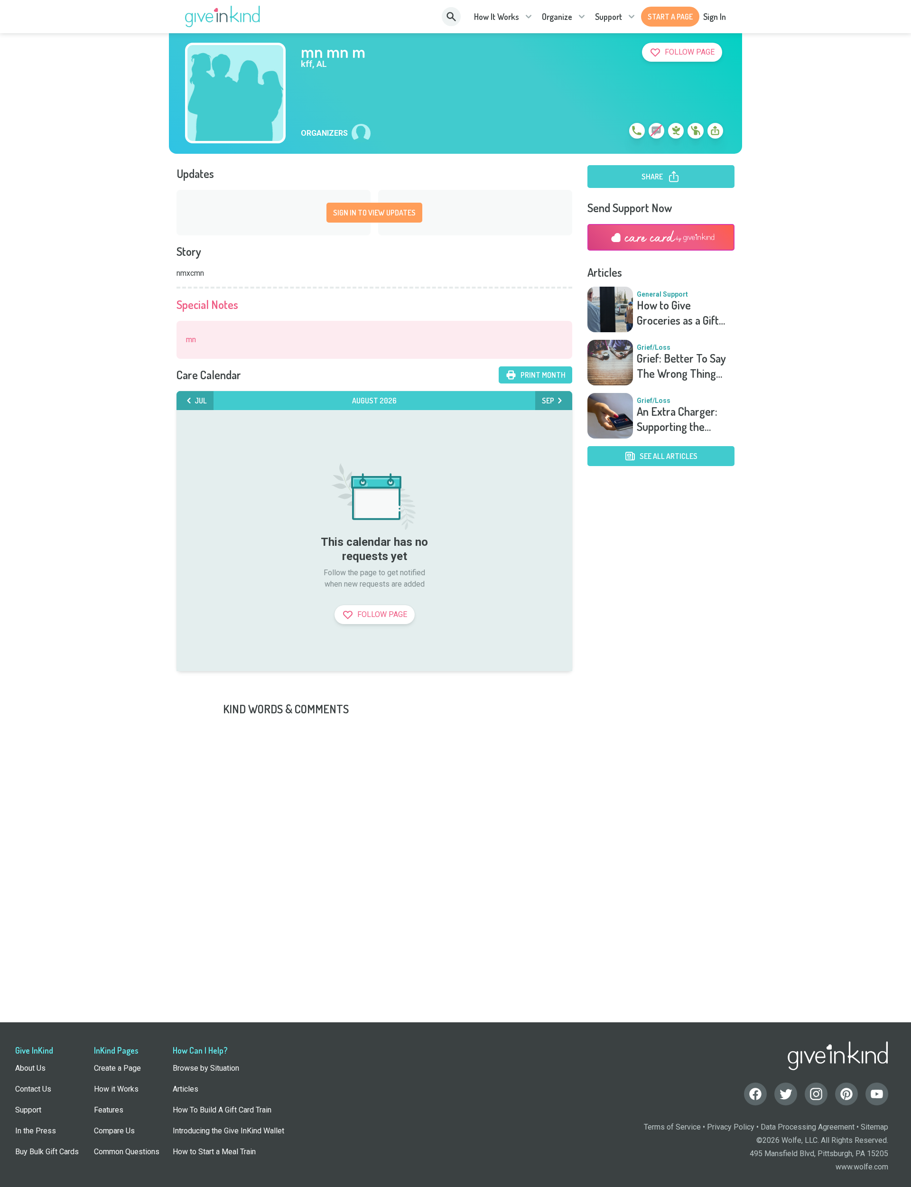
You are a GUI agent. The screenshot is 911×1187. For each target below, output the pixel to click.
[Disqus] (455, 835)
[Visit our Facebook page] (755, 1094)
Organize (557, 16)
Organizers (324, 133)
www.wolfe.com (862, 1166)
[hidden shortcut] (614, 132)
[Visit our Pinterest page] (846, 1094)
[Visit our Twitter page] (785, 1094)
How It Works (496, 16)
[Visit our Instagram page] (816, 1094)
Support (608, 16)
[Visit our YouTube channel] (876, 1094)
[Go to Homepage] (222, 17)
